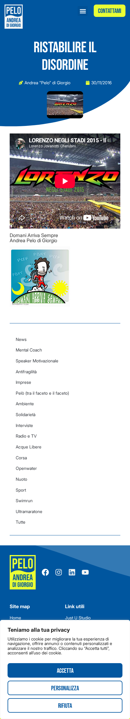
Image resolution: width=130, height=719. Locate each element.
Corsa (21, 457)
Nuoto (21, 479)
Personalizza (65, 688)
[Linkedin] (72, 572)
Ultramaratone (29, 511)
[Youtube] (85, 572)
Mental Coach (29, 349)
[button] (83, 11)
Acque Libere (28, 446)
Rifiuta (65, 706)
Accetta (65, 671)
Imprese (23, 382)
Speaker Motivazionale (37, 360)
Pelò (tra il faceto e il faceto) (42, 393)
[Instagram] (58, 572)
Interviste (24, 425)
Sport (21, 490)
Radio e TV (26, 435)
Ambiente (25, 403)
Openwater (26, 468)
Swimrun (24, 500)
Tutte (20, 522)
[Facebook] (45, 572)
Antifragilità (26, 371)
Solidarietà (25, 414)
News (21, 339)
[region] (65, 669)
